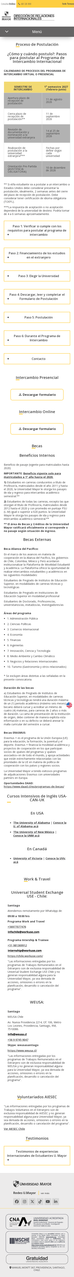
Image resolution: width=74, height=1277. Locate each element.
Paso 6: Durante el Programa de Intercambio (37, 338)
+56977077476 (17, 927)
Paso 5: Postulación (38, 317)
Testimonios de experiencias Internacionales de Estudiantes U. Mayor (37, 1153)
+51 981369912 (17, 945)
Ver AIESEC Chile (14, 1129)
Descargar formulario (39, 395)
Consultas (8, 4)
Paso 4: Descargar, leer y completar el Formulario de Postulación (37, 296)
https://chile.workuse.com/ (25, 956)
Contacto (39, 359)
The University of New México (33, 832)
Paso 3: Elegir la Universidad (38, 276)
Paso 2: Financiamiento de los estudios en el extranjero (37, 255)
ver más (45, 1193)
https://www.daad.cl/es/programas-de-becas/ (34, 786)
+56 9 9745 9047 (18, 1040)
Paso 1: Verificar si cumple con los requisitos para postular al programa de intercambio (37, 230)
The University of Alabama (31, 822)
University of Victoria (27, 858)
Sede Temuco (68, 3)
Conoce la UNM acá (26, 835)
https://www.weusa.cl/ (22, 1050)
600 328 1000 (26, 4)
